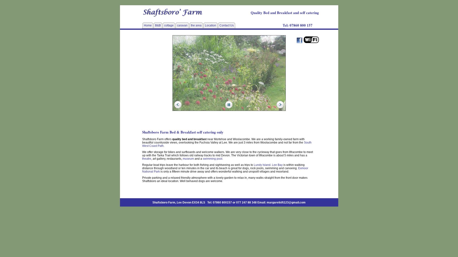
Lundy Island (262, 165)
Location (210, 25)
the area (196, 25)
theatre (146, 158)
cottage (169, 25)
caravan (182, 25)
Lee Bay (277, 165)
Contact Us (226, 25)
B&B (158, 25)
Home (148, 25)
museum (188, 158)
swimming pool (212, 158)
